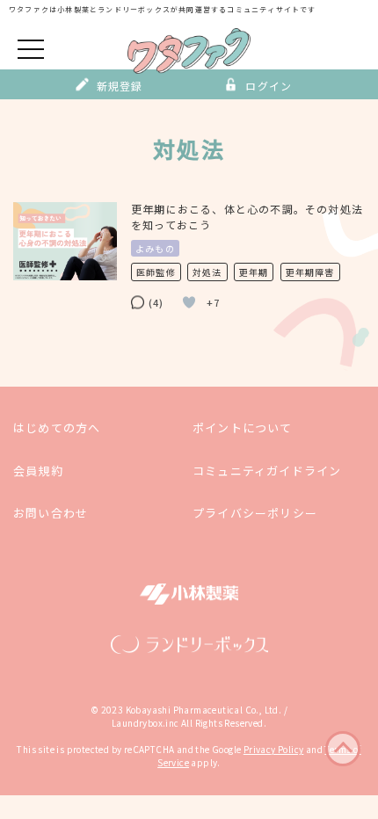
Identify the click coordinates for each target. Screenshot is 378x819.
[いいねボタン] (188, 302)
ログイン (268, 85)
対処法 (207, 272)
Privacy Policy (274, 749)
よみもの (155, 248)
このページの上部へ (342, 748)
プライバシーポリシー (255, 512)
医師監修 (156, 272)
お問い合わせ (50, 512)
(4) (156, 302)
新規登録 (120, 85)
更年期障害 (310, 272)
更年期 (254, 272)
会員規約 (38, 469)
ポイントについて (243, 427)
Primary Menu (31, 48)
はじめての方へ (56, 427)
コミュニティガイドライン (267, 469)
